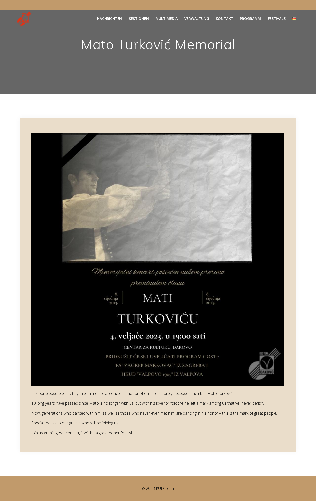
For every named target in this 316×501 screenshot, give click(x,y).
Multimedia (167, 18)
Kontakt (224, 18)
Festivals (277, 18)
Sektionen (139, 18)
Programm (250, 18)
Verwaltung (196, 18)
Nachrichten (109, 18)
